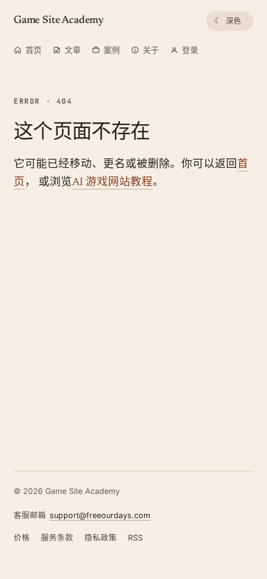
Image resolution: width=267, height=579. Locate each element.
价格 (22, 537)
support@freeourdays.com (100, 515)
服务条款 (57, 537)
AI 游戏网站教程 (112, 182)
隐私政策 (100, 537)
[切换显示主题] (229, 21)
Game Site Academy (59, 21)
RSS (135, 537)
